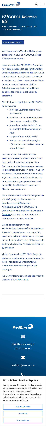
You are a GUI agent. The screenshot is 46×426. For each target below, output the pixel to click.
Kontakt (7, 214)
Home (4, 26)
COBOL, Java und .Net (28, 26)
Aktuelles (13, 26)
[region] (23, 401)
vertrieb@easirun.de (23, 365)
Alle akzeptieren (23, 406)
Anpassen (23, 413)
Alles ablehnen (23, 420)
